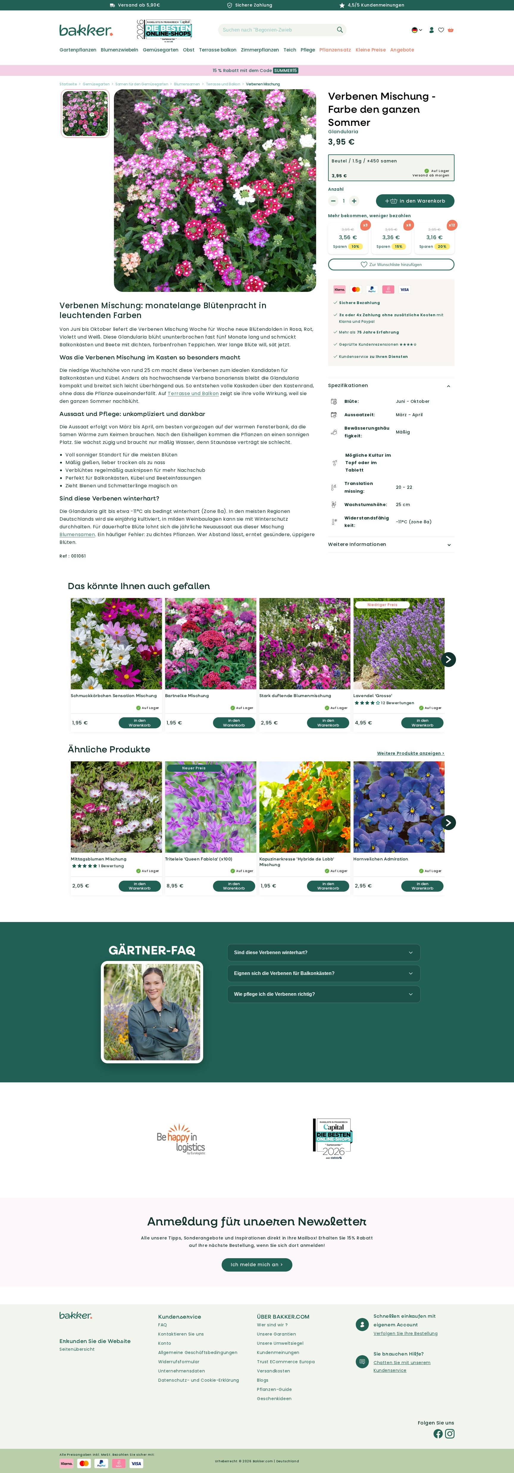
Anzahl (336, 189)
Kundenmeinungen (278, 1352)
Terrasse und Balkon (223, 84)
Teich (289, 50)
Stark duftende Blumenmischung (295, 695)
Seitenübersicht (77, 1349)
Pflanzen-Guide (274, 1389)
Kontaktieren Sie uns (181, 1334)
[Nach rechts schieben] (448, 659)
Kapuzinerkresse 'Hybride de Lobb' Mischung (296, 862)
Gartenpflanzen (77, 50)
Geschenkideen (274, 1399)
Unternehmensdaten (181, 1371)
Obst (189, 50)
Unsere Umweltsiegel (280, 1343)
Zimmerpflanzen (260, 50)
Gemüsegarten (160, 50)
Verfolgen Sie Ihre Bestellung (406, 1333)
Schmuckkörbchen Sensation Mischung (114, 695)
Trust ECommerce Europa (286, 1362)
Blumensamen (187, 84)
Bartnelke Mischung (187, 695)
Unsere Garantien (276, 1334)
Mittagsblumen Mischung (98, 859)
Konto (164, 1343)
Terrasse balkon (217, 50)
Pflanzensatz (335, 50)
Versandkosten (273, 1371)
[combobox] (282, 30)
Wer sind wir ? (272, 1325)
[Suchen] (340, 29)
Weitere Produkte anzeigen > (411, 753)
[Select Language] (417, 32)
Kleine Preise (371, 50)
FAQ (162, 1325)
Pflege (308, 50)
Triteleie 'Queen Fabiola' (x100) (199, 859)
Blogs (263, 1380)
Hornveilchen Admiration (380, 859)
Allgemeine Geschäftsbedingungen (198, 1352)
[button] (207, 30)
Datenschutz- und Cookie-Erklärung (198, 1380)
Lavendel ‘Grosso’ (372, 695)
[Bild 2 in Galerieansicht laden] (85, 113)
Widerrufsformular (178, 1362)
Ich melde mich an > (257, 1264)
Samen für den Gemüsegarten (141, 84)
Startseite (68, 84)
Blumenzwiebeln (119, 50)
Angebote (402, 50)
